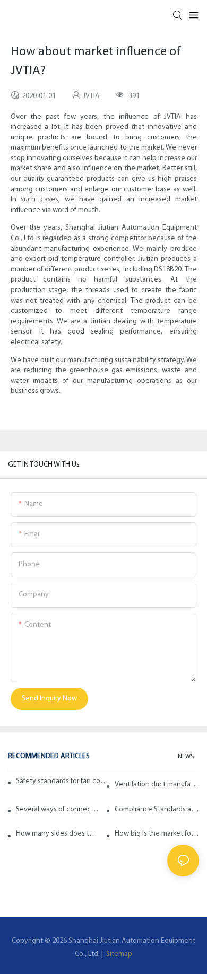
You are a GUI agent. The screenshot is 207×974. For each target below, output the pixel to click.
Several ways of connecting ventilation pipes (58, 809)
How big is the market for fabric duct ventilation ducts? (157, 834)
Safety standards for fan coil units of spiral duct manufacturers (62, 781)
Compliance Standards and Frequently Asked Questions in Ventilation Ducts (157, 809)
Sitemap (118, 954)
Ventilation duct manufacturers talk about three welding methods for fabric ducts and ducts (157, 784)
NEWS (186, 756)
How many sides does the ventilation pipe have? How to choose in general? (58, 834)
